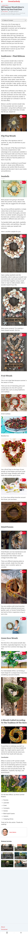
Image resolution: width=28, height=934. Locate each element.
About (3, 927)
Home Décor (5, 5)
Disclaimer (4, 929)
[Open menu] (4, 1)
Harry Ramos (5, 11)
